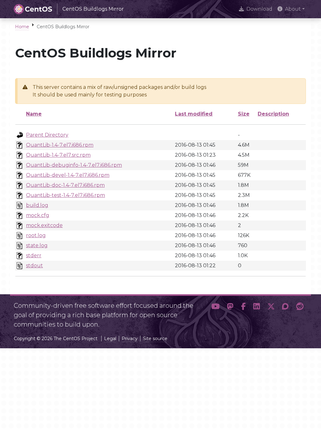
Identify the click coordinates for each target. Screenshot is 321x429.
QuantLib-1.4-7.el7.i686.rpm (59, 145)
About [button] (293, 9)
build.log (37, 205)
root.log (36, 235)
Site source (155, 338)
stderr (33, 255)
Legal (110, 338)
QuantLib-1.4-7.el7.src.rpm (58, 155)
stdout (34, 266)
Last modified (194, 114)
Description (273, 114)
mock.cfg (37, 215)
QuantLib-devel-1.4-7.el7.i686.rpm (67, 175)
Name (34, 114)
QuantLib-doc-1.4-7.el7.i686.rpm (65, 185)
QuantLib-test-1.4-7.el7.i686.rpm (65, 195)
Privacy (130, 338)
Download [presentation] (259, 9)
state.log (37, 245)
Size (244, 114)
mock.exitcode (44, 225)
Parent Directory (47, 135)
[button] (215, 312)
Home (22, 27)
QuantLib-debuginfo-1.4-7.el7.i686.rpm (74, 165)
